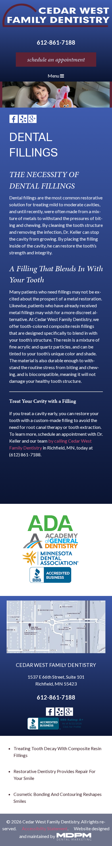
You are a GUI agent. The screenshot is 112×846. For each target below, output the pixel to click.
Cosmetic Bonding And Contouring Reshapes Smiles (57, 797)
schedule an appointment (56, 60)
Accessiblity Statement (44, 828)
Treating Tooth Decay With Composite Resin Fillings (57, 752)
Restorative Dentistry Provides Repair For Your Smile (54, 774)
